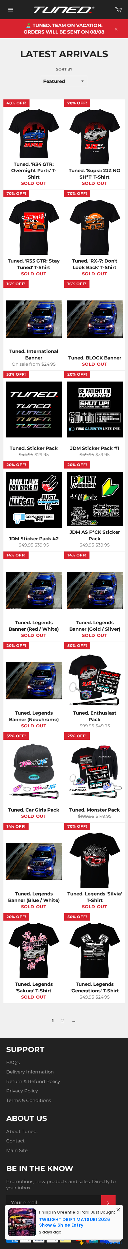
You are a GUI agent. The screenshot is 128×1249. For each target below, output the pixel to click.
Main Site (17, 1150)
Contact (15, 1141)
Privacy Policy (22, 1091)
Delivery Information (30, 1072)
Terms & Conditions (28, 1100)
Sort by (64, 69)
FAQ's (13, 1062)
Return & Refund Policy (33, 1081)
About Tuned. (22, 1131)
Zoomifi (113, 1243)
